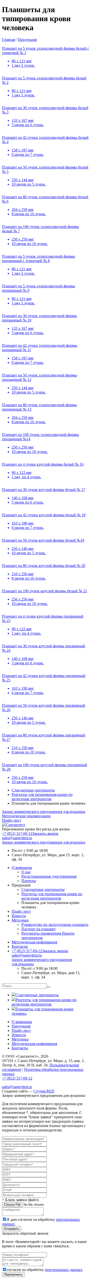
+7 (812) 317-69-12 (17, 833)
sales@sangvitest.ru (27, 955)
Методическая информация (34, 942)
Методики (20, 920)
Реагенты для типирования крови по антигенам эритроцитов (42, 796)
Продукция (21, 1026)
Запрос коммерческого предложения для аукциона (43, 842)
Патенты (28, 881)
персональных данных (63, 1270)
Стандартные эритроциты (33, 790)
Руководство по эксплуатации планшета (54, 924)
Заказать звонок (45, 833)
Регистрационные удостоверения (48, 876)
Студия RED (43, 1091)
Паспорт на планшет (38, 929)
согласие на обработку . (45, 1270)
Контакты (20, 946)
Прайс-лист (21, 911)
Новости (19, 916)
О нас (26, 872)
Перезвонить (13, 1274)
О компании (22, 867)
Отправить (11, 1229)
